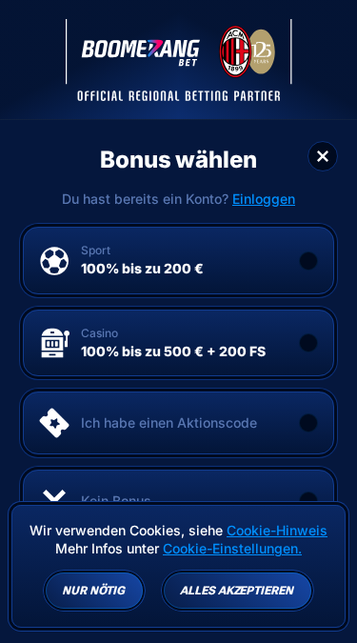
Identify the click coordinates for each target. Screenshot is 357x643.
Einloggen (263, 199)
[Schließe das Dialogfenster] (322, 156)
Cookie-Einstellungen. (232, 548)
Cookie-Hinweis (277, 530)
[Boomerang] (179, 60)
